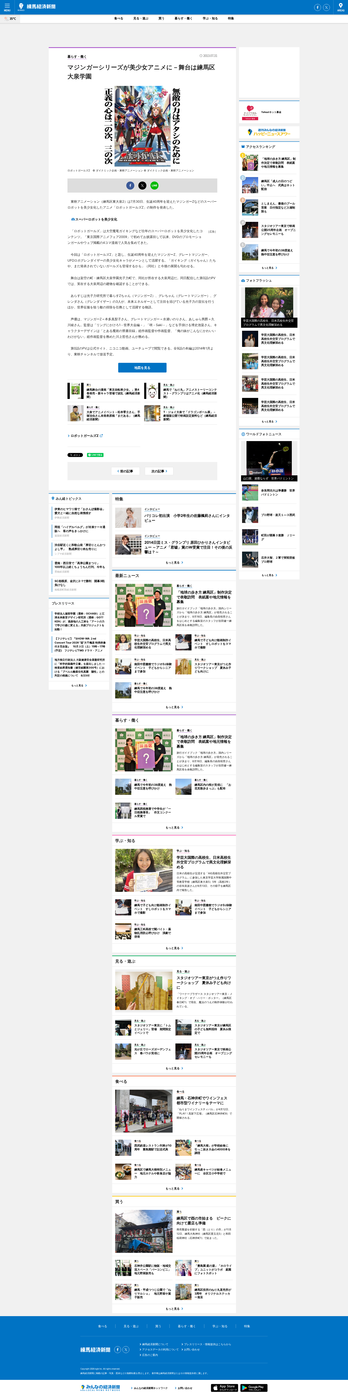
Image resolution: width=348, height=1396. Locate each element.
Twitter (326, 7)
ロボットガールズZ (85, 436)
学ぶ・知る (210, 18)
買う (161, 18)
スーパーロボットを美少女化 (96, 219)
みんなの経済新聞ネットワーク (100, 1388)
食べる (118, 18)
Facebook (317, 7)
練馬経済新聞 (36, 7)
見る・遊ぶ (140, 18)
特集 (231, 18)
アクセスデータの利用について (160, 1349)
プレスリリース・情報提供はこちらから (207, 1344)
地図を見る (142, 368)
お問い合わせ (192, 1349)
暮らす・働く (184, 18)
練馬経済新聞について (155, 1344)
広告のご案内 (150, 1354)
